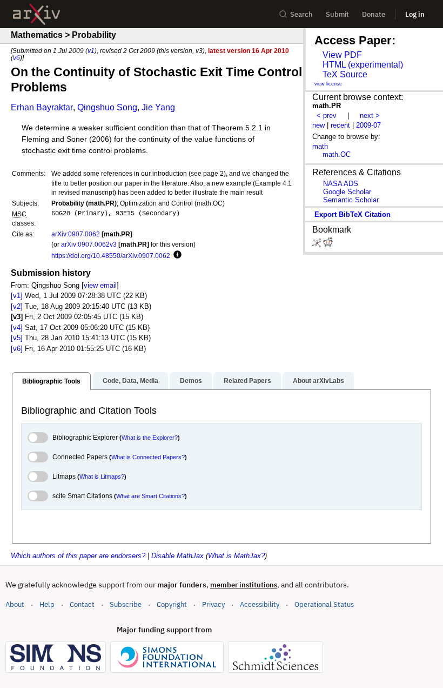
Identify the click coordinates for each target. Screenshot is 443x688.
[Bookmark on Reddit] (328, 245)
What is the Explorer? (150, 437)
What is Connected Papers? (148, 457)
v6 (16, 57)
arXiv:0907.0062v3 (89, 244)
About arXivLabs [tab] (318, 381)
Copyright (172, 604)
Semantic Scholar (351, 200)
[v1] (17, 296)
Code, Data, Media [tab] (130, 381)
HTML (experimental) (363, 64)
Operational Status (324, 604)
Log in (415, 14)
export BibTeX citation (352, 214)
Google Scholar (347, 192)
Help (47, 604)
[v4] (17, 327)
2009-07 (368, 125)
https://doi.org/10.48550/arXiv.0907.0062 (110, 255)
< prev (327, 115)
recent (340, 125)
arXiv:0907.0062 (75, 233)
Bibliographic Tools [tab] (51, 381)
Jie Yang (158, 107)
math (320, 146)
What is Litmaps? (101, 476)
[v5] (17, 338)
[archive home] (36, 14)
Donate (373, 14)
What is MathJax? (236, 556)
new (318, 125)
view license (328, 84)
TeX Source (345, 74)
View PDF (342, 54)
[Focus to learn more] (176, 255)
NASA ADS (340, 184)
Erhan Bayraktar (42, 107)
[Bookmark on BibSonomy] (317, 245)
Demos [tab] (191, 381)
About (14, 604)
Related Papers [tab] (247, 381)
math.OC (337, 154)
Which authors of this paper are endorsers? (78, 556)
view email (100, 285)
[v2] (17, 306)
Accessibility (259, 604)
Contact (82, 604)
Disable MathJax (177, 556)
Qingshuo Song (107, 107)
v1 (91, 50)
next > (370, 115)
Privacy (213, 604)
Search (301, 14)
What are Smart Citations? (150, 496)
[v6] (17, 349)
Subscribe (126, 604)
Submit (337, 14)
